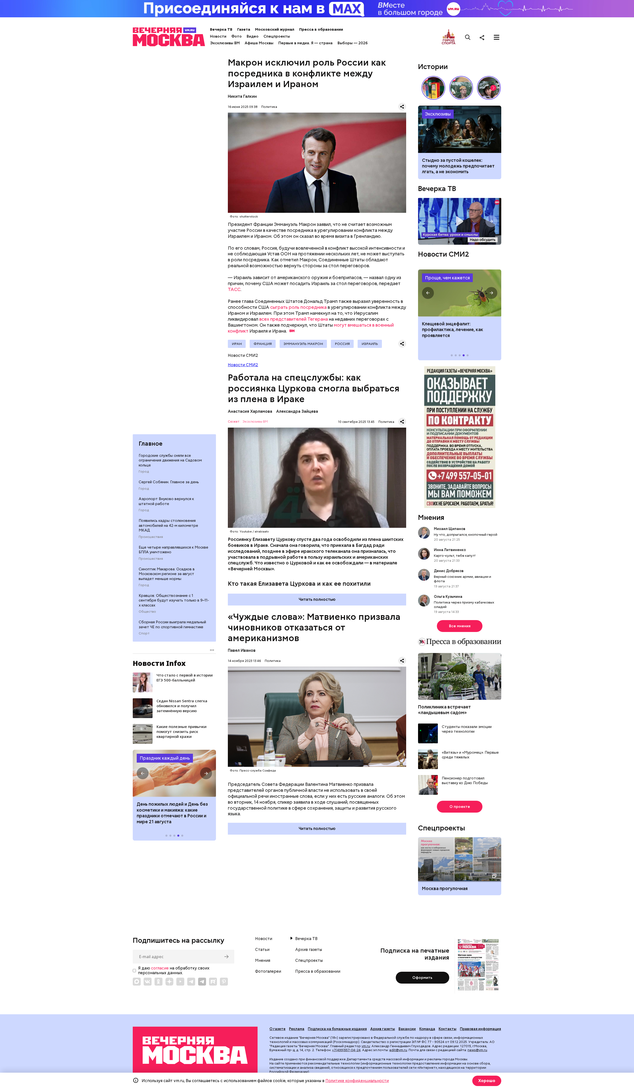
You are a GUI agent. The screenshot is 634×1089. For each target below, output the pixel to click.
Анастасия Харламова (250, 411)
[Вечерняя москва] (195, 1050)
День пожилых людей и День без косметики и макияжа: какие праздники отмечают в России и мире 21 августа (172, 812)
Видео (253, 36)
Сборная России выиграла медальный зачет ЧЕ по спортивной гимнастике (172, 624)
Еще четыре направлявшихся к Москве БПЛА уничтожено (173, 550)
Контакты (447, 1029)
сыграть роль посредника (298, 307)
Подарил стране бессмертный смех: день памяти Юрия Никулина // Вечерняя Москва (461, 88)
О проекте (459, 806)
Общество (147, 612)
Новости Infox (159, 663)
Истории (433, 66)
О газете (277, 1029)
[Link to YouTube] (180, 982)
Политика (269, 107)
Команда (427, 1029)
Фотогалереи (268, 971)
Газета (243, 29)
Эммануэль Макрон (303, 343)
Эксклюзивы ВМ (225, 43)
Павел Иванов (242, 650)
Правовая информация (480, 1029)
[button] (143, 773)
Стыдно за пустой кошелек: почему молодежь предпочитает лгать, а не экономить (458, 166)
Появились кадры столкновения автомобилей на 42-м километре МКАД (168, 525)
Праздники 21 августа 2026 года (174, 773)
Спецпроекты (277, 36)
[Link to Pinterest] (224, 982)
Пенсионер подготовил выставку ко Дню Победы (465, 781)
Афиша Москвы (259, 43)
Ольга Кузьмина (449, 597)
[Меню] (496, 37)
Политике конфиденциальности (357, 1080)
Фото (236, 36)
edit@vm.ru (398, 1050)
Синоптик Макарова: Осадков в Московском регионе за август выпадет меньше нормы (167, 574)
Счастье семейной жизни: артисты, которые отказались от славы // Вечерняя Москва (489, 88)
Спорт (144, 633)
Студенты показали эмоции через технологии (467, 729)
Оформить (422, 977)
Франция (263, 343)
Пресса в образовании (321, 29)
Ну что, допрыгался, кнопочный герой (465, 534)
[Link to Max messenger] (137, 982)
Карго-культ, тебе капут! (455, 555)
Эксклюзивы (438, 114)
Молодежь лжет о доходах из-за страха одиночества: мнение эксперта (459, 129)
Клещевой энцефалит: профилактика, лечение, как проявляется (459, 292)
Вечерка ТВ (221, 29)
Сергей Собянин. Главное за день (169, 482)
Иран (237, 343)
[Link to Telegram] (191, 982)
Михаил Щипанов (449, 529)
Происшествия (151, 537)
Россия (342, 343)
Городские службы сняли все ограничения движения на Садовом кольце (170, 460)
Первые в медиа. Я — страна (305, 43)
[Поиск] (468, 37)
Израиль (370, 343)
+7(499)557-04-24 (346, 1050)
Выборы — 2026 (353, 43)
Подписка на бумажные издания (337, 1029)
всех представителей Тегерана (293, 319)
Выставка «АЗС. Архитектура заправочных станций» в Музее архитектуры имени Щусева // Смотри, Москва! (433, 88)
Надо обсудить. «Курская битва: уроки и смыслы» (459, 221)
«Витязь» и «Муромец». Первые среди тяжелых (470, 755)
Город (144, 472)
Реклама (296, 1029)
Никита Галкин (242, 96)
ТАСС (234, 289)
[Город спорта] (448, 37)
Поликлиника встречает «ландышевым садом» (444, 709)
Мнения (431, 517)
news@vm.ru (477, 1050)
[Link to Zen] (169, 982)
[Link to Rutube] (213, 982)
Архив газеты (308, 950)
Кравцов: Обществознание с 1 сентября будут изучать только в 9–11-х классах (174, 600)
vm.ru (366, 1046)
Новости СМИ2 (243, 364)
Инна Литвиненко (450, 550)
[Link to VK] (148, 982)
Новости (218, 36)
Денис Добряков (449, 571)
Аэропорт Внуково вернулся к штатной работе (166, 501)
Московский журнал (274, 29)
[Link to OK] (158, 982)
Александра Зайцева (297, 411)
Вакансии (407, 1029)
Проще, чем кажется (447, 278)
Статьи (262, 950)
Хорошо (486, 1080)
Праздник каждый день (165, 758)
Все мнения (460, 626)
